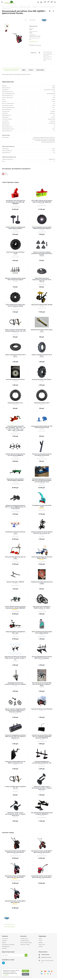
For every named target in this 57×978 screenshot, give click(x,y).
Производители (6, 946)
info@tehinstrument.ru (46, 957)
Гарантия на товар (24, 944)
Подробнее (5, 974)
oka (6, 173)
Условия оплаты (24, 938)
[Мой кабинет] (41, 2)
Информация (42, 936)
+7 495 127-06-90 (45, 954)
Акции (40, 938)
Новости (4, 942)
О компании (5, 938)
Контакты (4, 940)
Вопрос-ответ (42, 944)
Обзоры (40, 946)
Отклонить (25, 974)
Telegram (3, 963)
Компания (5, 936)
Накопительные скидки (26, 942)
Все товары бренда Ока (10, 926)
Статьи (40, 940)
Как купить (23, 936)
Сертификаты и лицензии (8, 944)
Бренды (40, 942)
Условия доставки (24, 940)
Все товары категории (10, 924)
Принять (25, 971)
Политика (4, 948)
